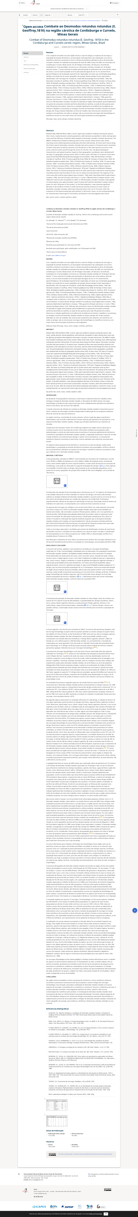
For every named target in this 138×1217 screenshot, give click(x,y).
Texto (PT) (81, 15)
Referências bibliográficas (31, 64)
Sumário (25, 15)
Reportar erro (136, 433)
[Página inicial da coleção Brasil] (25, 1193)
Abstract (26, 57)
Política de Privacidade (95, 1214)
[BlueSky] (34, 1197)
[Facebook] (40, 1197)
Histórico (26, 72)
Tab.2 (88, 605)
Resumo (70, 15)
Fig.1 (103, 466)
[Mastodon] (36, 1197)
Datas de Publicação (29, 68)
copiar (105, 20)
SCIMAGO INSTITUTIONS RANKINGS (73, 47)
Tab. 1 (81, 576)
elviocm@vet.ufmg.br (58, 255)
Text (25, 61)
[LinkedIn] (38, 1197)
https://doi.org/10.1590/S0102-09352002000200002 (85, 20)
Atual (41, 15)
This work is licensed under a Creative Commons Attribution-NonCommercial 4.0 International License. (85, 1154)
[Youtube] (42, 1197)
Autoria (56, 47)
